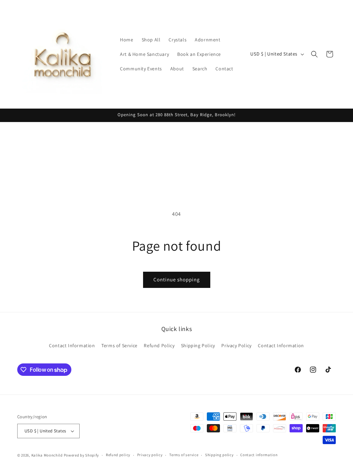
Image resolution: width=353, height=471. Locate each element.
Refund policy (118, 454)
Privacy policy (150, 454)
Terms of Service (119, 345)
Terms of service (183, 454)
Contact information (259, 454)
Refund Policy (159, 345)
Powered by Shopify (81, 455)
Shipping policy (219, 454)
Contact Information (72, 345)
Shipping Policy (198, 345)
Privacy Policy (236, 345)
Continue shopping (176, 279)
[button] (314, 54)
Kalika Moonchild (47, 455)
